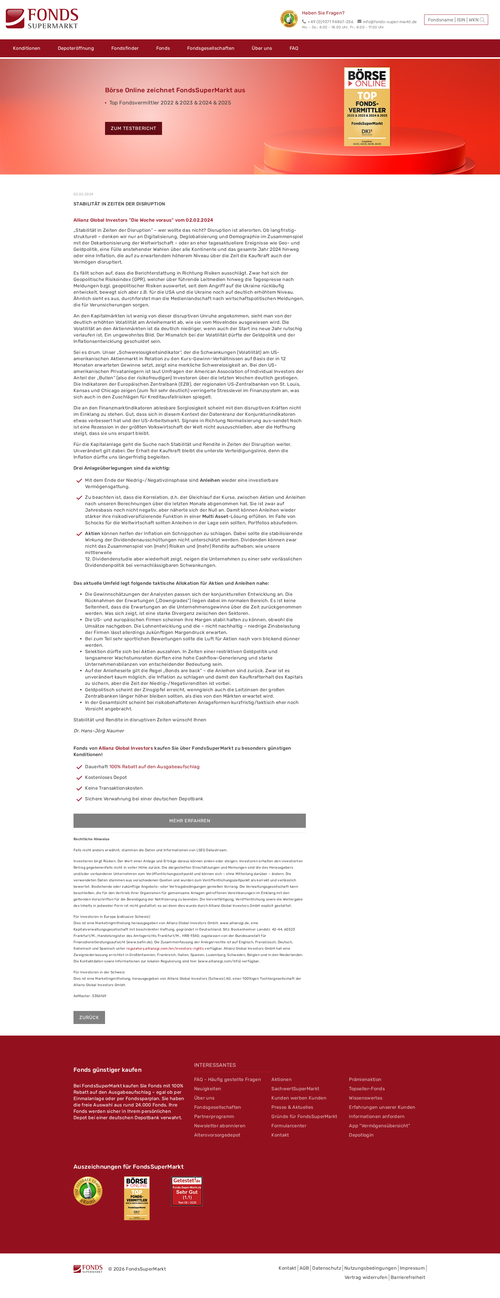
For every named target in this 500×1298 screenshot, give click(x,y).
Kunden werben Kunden (298, 1098)
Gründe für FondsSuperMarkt (304, 1116)
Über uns (262, 48)
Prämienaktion (365, 1079)
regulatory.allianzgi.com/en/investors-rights (165, 948)
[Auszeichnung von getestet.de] (187, 1191)
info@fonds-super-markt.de (390, 21)
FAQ (294, 48)
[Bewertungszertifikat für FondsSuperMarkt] (291, 20)
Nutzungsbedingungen (370, 1268)
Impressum (412, 1268)
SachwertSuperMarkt (295, 1088)
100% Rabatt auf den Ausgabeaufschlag (154, 766)
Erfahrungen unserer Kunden (382, 1107)
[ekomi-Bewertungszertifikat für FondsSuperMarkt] (87, 1190)
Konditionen (27, 48)
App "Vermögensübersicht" (379, 1125)
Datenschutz (326, 1268)
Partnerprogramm (214, 1116)
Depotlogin (361, 1135)
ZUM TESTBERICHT (133, 128)
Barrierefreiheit (408, 1277)
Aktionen (281, 1079)
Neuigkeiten (207, 1088)
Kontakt (280, 1135)
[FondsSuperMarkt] (42, 19)
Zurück (89, 1017)
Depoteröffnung (76, 48)
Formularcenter (288, 1125)
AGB (304, 1268)
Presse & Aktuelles (292, 1107)
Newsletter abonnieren (220, 1125)
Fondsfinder (125, 48)
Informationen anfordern (377, 1116)
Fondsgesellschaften (210, 48)
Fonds (163, 48)
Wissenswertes (365, 1098)
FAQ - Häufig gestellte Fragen (227, 1079)
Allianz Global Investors (126, 748)
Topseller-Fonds (367, 1088)
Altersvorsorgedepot (217, 1135)
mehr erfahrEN (189, 820)
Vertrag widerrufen (366, 1277)
